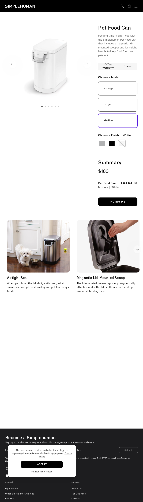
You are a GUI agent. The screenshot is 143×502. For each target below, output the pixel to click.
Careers (76, 498)
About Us (77, 488)
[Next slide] (87, 64)
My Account (11, 488)
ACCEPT (42, 464)
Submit (128, 450)
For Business (79, 494)
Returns (9, 498)
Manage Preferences (41, 471)
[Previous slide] (13, 64)
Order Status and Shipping (19, 494)
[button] (122, 6)
